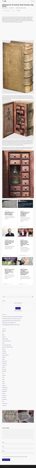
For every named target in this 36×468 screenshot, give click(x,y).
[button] (33, 1)
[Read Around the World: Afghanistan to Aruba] (10, 416)
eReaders (3, 349)
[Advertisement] (18, 32)
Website (3, 451)
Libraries (3, 359)
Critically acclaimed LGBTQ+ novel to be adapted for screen (11, 320)
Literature (3, 367)
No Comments (7, 10)
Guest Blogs (4, 351)
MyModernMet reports (27, 143)
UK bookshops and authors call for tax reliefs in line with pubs (11, 318)
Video (3, 401)
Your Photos (4, 405)
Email (3, 446)
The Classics (4, 397)
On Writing (3, 375)
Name (3, 442)
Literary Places (4, 365)
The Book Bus (4, 395)
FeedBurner (20, 310)
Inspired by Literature (19, 7)
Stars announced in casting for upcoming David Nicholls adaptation (12, 316)
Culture (5, 201)
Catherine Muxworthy (22, 255)
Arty (4, 258)
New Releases (4, 371)
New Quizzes (4, 369)
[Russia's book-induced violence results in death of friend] (26, 416)
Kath (4, 226)
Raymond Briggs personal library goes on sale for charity (10, 324)
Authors (3, 334)
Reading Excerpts (4, 387)
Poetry (3, 377)
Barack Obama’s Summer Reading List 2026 (8, 322)
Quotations (4, 385)
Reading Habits (4, 391)
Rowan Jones (21, 226)
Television (3, 393)
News (25, 7)
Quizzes (3, 383)
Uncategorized (4, 399)
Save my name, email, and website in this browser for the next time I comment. (15, 456)
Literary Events (4, 363)
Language (3, 357)
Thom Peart (5, 7)
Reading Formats (4, 389)
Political (3, 379)
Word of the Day (4, 403)
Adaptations (4, 330)
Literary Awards (4, 361)
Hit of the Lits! (4, 353)
